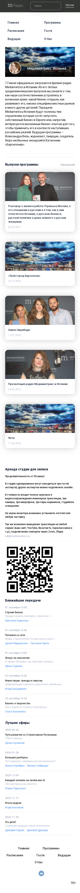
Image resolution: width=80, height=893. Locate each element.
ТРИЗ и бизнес (13, 738)
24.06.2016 (14, 389)
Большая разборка (16, 757)
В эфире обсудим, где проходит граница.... (30, 661)
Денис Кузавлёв (15, 743)
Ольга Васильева (15, 711)
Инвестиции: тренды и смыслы (23, 680)
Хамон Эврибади (19, 329)
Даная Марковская (16, 643)
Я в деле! (10, 822)
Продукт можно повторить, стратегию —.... (29, 616)
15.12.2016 (14, 281)
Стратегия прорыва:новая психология (27, 825)
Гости (48, 30)
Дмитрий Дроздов (37, 830)
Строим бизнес (14, 612)
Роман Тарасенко (15, 788)
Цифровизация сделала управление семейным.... (34, 684)
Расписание (16, 30)
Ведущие (14, 39)
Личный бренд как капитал (21, 784)
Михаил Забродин (37, 765)
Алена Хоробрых (15, 765)
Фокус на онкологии (17, 657)
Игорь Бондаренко (15, 688)
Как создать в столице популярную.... (27, 707)
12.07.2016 (14, 335)
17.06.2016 (14, 443)
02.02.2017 (14, 227)
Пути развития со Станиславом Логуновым (31, 734)
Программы (52, 22)
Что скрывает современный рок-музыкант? (30, 761)
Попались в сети (15, 635)
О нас (48, 39)
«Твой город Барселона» (24, 275)
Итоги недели (13, 803)
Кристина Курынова (17, 620)
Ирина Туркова (13, 666)
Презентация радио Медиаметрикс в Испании (37, 384)
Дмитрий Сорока (14, 830)
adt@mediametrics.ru (17, 536)
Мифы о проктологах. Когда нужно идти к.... (30, 638)
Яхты (11, 437)
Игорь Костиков (14, 807)
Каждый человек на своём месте (25, 780)
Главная (13, 22)
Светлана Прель (39, 643)
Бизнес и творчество (17, 703)
